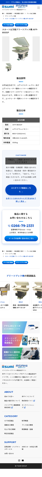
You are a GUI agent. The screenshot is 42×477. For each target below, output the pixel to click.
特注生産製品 (9, 434)
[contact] (23, 460)
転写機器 (25, 421)
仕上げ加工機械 (9, 429)
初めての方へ (9, 396)
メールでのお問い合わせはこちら (21, 238)
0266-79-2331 (22, 226)
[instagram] (19, 460)
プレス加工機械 (8, 25)
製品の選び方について (12, 401)
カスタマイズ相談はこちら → (21, 190)
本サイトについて (28, 396)
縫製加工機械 (9, 425)
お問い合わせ (9, 454)
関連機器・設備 (27, 429)
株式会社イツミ (27, 401)
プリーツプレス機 (21, 25)
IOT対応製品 (9, 421)
